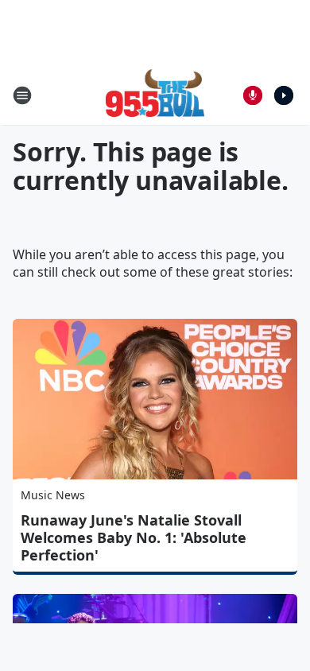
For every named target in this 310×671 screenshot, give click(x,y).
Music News (53, 494)
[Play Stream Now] (283, 95)
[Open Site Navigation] (22, 95)
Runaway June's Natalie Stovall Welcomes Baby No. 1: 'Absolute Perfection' (133, 537)
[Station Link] (155, 95)
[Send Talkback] (252, 95)
